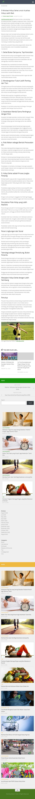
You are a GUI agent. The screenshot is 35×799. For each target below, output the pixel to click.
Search (3, 400)
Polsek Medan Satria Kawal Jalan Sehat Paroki (13, 758)
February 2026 (5, 522)
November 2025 (5, 528)
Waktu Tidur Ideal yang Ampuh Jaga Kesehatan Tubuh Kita (16, 614)
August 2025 (4, 534)
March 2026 (4, 520)
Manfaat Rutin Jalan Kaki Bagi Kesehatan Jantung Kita (17, 477)
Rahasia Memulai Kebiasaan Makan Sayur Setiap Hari (15, 686)
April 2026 (3, 519)
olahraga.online (20, 341)
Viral (2, 554)
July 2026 (3, 515)
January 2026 (4, 524)
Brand (2, 542)
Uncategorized (6, 427)
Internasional (4, 544)
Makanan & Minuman (6, 548)
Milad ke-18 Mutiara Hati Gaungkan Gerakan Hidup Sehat (7, 364)
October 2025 (4, 530)
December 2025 (5, 526)
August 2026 (4, 513)
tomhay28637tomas (8, 16)
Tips (3, 497)
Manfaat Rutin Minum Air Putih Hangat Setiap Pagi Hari (15, 734)
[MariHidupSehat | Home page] (4, 2)
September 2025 (5, 532)
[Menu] (33, 2)
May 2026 (3, 517)
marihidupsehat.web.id (7, 19)
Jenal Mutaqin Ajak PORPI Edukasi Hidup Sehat (13, 781)
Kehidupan (4, 6)
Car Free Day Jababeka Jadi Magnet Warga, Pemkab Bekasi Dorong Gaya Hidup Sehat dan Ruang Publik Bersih (24, 366)
